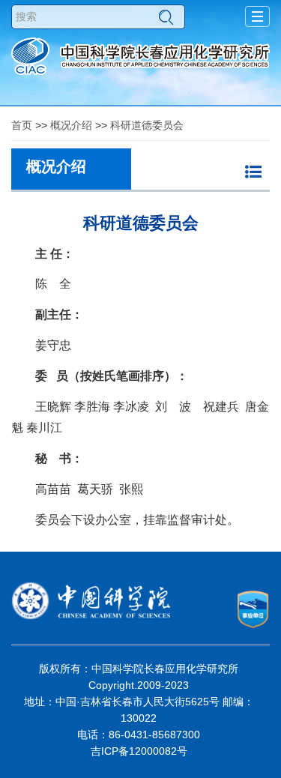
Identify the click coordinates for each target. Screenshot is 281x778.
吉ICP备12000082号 (139, 751)
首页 (21, 125)
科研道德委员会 (147, 125)
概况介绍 (71, 125)
